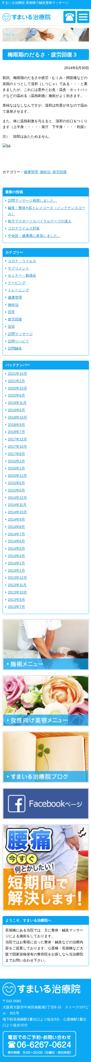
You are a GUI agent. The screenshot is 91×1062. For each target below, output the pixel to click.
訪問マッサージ (20, 334)
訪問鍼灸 (15, 348)
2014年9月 (16, 519)
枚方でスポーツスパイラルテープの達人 (40, 221)
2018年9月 (16, 425)
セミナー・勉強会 (22, 275)
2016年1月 (16, 468)
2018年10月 (17, 417)
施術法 (45, 172)
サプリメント (18, 268)
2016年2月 (16, 461)
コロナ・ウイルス (22, 261)
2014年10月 (17, 512)
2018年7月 (16, 432)
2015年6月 (16, 483)
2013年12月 (17, 578)
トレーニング (18, 290)
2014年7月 (16, 534)
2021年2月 (16, 381)
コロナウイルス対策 (24, 228)
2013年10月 (17, 592)
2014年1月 (16, 570)
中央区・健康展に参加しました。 (34, 236)
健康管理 (31, 172)
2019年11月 (17, 403)
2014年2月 (16, 563)
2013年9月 (16, 600)
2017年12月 (17, 439)
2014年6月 (16, 541)
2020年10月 (17, 388)
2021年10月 (17, 374)
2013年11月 (17, 585)
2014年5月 (16, 548)
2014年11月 (17, 505)
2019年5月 (16, 410)
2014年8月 (16, 527)
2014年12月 (17, 498)
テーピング (17, 283)
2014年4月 (16, 556)
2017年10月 (17, 446)
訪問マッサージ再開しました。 (32, 200)
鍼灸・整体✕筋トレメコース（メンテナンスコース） (46, 211)
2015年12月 (17, 476)
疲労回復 (60, 172)
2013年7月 (16, 607)
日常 (11, 312)
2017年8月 (16, 454)
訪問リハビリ (18, 341)
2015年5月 (16, 490)
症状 (11, 326)
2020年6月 (16, 395)
